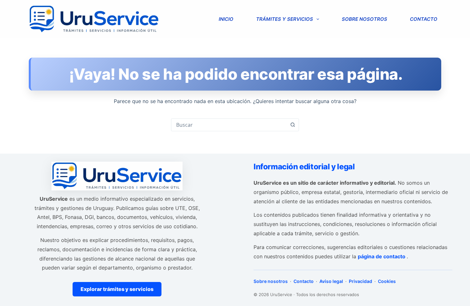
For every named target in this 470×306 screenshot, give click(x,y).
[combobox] (228, 124)
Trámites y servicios (284, 19)
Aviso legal (331, 281)
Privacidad (360, 281)
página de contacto (382, 256)
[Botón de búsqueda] (292, 125)
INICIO (226, 19)
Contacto (423, 19)
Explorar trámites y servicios (117, 289)
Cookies (386, 281)
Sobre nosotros (364, 19)
